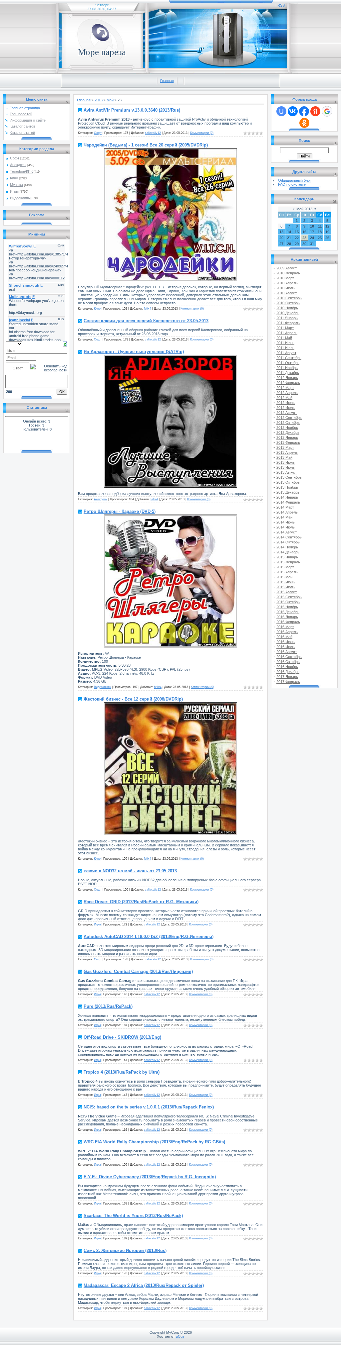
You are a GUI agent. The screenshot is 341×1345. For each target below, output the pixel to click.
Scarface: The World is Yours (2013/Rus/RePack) (133, 1215)
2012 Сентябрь (289, 418)
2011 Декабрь (287, 373)
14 (289, 232)
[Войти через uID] (281, 111)
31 (312, 244)
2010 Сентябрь (289, 298)
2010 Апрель (287, 283)
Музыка (16, 185)
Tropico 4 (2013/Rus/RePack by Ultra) (122, 1072)
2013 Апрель (287, 452)
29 (297, 244)
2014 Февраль (288, 502)
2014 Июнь (285, 522)
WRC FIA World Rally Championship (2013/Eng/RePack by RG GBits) (154, 1141)
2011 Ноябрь (287, 368)
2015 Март (285, 567)
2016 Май (284, 637)
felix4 (147, 308)
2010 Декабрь (287, 313)
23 (304, 238)
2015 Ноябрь (287, 607)
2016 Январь (287, 617)
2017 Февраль (288, 682)
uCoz (180, 1336)
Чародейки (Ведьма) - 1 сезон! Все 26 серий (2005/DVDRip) (146, 145)
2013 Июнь (285, 462)
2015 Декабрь (287, 612)
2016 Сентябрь (289, 657)
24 (312, 238)
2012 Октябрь (288, 423)
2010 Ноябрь (287, 308)
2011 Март (285, 328)
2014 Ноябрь (287, 547)
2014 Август (286, 532)
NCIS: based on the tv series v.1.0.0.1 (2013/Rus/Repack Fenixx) (149, 1107)
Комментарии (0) (201, 133)
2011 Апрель (286, 333)
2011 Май (284, 338)
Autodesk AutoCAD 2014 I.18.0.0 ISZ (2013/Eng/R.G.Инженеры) (148, 936)
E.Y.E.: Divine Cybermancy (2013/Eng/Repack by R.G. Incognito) (150, 1176)
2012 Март (285, 388)
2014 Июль (285, 527)
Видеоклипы (20, 198)
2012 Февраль (288, 383)
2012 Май (284, 398)
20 (281, 238)
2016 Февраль (288, 622)
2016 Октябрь (288, 662)
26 (327, 238)
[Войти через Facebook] (304, 111)
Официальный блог (294, 180)
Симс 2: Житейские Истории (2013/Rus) (125, 1250)
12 (327, 226)
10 (312, 226)
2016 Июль (285, 647)
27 (281, 244)
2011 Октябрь (287, 363)
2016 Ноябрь (287, 667)
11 (320, 226)
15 (297, 232)
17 (312, 232)
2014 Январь (287, 497)
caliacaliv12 (153, 133)
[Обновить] (65, 343)
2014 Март (285, 507)
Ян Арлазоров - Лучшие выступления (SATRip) (134, 351)
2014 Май (284, 517)
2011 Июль (285, 348)
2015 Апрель (287, 572)
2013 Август (286, 472)
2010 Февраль (288, 273)
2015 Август (286, 592)
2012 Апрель (287, 393)
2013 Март (285, 447)
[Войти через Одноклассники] (304, 123)
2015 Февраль (288, 562)
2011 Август (286, 353)
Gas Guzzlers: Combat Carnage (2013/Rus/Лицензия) (138, 971)
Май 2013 (304, 209)
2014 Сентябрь (289, 537)
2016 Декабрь (287, 672)
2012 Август (286, 413)
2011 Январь (287, 318)
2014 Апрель (287, 512)
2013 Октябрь (288, 482)
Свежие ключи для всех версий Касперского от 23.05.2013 (146, 320)
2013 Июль (285, 467)
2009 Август (286, 268)
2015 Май (284, 577)
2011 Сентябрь (288, 358)
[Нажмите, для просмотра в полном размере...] (170, 280)
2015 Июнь (285, 582)
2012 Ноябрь (287, 428)
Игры (14, 191)
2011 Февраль (288, 323)
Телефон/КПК (21, 171)
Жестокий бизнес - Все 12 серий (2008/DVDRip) (133, 699)
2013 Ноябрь (287, 487)
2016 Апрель (287, 632)
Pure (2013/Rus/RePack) (108, 1006)
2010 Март (285, 278)
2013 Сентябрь (289, 477)
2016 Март (285, 627)
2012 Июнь (285, 403)
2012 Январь (287, 378)
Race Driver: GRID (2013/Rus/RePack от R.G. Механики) (141, 901)
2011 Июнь (285, 343)
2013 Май (284, 457)
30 (304, 244)
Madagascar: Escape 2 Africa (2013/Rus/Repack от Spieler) (144, 1285)
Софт (14, 158)
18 (320, 232)
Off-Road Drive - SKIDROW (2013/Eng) (122, 1037)
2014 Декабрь (287, 552)
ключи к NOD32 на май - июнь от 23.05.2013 (130, 870)
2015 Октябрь (288, 602)
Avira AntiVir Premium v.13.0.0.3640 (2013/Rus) (132, 110)
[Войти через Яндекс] (315, 111)
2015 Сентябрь (289, 597)
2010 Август (286, 293)
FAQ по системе (292, 184)
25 (320, 238)
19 (327, 232)
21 (289, 238)
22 (297, 238)
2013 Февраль (288, 442)
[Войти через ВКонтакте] (293, 111)
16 (304, 232)
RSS (281, 5)
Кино (14, 178)
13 (281, 232)
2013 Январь (287, 437)
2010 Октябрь (288, 303)
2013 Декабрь (287, 492)
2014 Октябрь (288, 542)
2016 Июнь (285, 642)
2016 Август (286, 652)
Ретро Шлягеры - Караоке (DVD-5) (120, 511)
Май (110, 100)
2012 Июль (285, 408)
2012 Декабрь (287, 432)
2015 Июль (285, 587)
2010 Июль (285, 288)
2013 (99, 100)
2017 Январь (287, 677)
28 (289, 244)
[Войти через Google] (327, 111)
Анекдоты (18, 165)
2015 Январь (287, 557)
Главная (167, 81)
